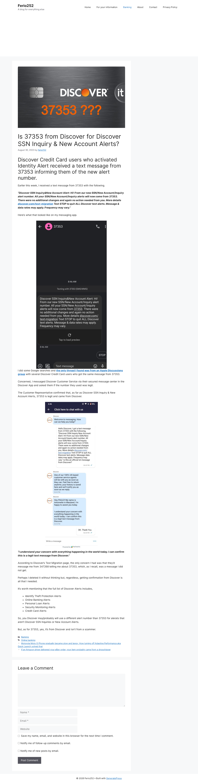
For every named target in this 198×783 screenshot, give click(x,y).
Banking (127, 7)
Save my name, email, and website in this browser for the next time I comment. (67, 735)
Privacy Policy (170, 7)
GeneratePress (114, 778)
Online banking (28, 640)
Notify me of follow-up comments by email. (45, 743)
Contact (153, 7)
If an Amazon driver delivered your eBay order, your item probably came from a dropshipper (66, 649)
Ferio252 (26, 5)
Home (88, 7)
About (140, 7)
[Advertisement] (99, 36)
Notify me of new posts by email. (39, 750)
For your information (107, 7)
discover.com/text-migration (35, 203)
